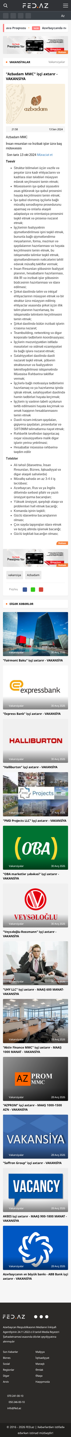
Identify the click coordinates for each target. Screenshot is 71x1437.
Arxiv (6, 1381)
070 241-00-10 (15, 1396)
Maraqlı (40, 1364)
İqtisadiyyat (42, 1358)
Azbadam (33, 575)
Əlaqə (39, 1375)
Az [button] (63, 16)
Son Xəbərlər (10, 1352)
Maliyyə (40, 1352)
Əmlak (39, 1369)
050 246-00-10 (16, 1402)
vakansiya (14, 575)
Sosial (6, 1364)
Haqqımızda (43, 1381)
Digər (6, 1375)
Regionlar (8, 1369)
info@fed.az (14, 1408)
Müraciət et (44, 155)
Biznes (6, 1358)
